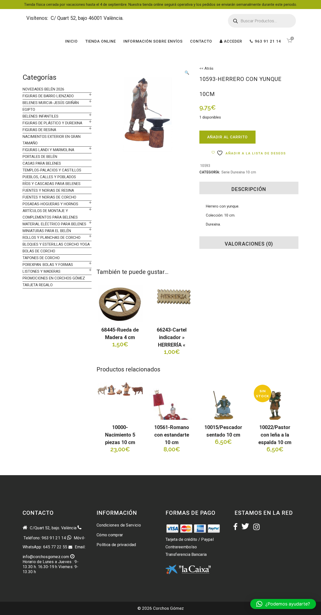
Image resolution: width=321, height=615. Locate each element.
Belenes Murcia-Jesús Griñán (51, 102)
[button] (187, 73)
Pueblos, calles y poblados (49, 177)
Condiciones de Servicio (119, 525)
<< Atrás (206, 68)
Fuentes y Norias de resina (48, 190)
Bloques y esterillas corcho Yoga (56, 244)
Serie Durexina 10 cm (238, 172)
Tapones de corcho (41, 258)
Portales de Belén (40, 156)
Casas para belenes (42, 163)
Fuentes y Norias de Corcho (49, 197)
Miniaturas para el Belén (47, 231)
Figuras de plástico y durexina (52, 123)
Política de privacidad (116, 544)
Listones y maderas (41, 271)
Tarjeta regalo (38, 285)
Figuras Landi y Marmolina (48, 150)
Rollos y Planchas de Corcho (52, 237)
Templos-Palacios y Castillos (52, 170)
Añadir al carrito (227, 137)
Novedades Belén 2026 (43, 89)
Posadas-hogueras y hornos (50, 204)
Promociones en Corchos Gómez (54, 278)
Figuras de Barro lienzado (48, 96)
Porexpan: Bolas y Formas (48, 264)
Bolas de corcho (39, 251)
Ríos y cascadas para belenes (52, 183)
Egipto (29, 109)
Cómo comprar (110, 535)
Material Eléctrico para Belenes (54, 224)
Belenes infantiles (40, 116)
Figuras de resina (39, 130)
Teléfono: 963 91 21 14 (44, 538)
